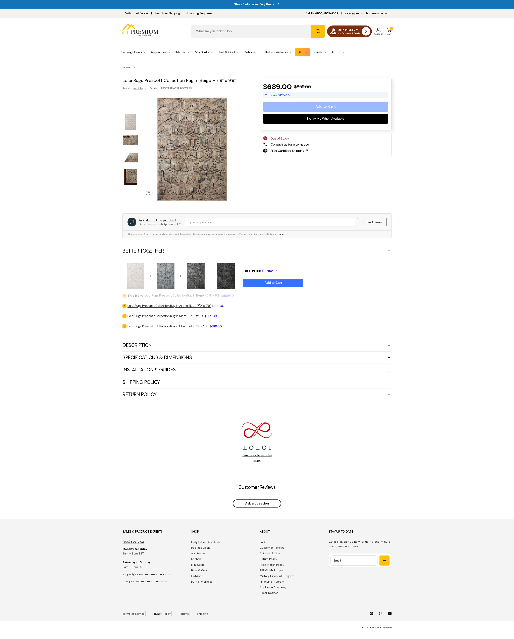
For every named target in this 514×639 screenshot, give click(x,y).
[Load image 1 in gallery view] (130, 122)
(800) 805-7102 (133, 541)
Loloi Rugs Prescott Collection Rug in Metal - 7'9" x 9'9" (165, 316)
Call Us (322, 13)
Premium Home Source (381, 627)
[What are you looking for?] (318, 31)
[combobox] (258, 31)
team (280, 234)
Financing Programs (199, 13)
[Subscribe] (384, 560)
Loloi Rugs (139, 88)
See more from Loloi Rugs (257, 458)
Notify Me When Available (325, 119)
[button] (389, 31)
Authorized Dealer (136, 13)
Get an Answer (371, 222)
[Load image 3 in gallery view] (130, 158)
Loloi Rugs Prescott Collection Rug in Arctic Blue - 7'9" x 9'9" (169, 306)
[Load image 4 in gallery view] (130, 177)
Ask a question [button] (257, 503)
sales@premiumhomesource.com (367, 13)
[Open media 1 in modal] (192, 149)
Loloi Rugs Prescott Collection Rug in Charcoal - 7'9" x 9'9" (167, 326)
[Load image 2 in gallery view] (130, 140)
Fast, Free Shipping (167, 13)
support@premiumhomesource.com (146, 574)
